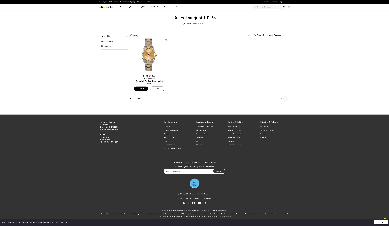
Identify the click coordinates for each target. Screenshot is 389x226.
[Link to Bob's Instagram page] (193, 203)
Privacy (181, 198)
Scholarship (200, 145)
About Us (167, 126)
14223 (107, 46)
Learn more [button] (63, 222)
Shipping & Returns (269, 122)
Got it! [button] (381, 222)
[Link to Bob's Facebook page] (188, 203)
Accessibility (206, 198)
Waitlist (141, 89)
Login (289, 2)
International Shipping (267, 130)
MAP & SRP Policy (234, 137)
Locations (274, 2)
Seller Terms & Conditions (204, 126)
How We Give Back (170, 137)
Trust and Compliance (171, 130)
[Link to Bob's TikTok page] (205, 203)
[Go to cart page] (289, 7)
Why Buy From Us (234, 126)
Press (165, 141)
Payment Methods (202, 134)
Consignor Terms (201, 130)
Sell (157, 89)
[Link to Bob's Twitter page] (184, 203)
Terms (188, 198)
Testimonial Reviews (234, 145)
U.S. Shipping (264, 126)
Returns (262, 134)
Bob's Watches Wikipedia (172, 148)
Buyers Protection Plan (235, 134)
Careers (166, 134)
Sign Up (282, 2)
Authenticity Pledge (234, 130)
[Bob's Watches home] (106, 7)
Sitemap (196, 198)
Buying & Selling (235, 122)
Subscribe (219, 171)
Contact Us (265, 2)
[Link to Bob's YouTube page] (199, 203)
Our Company (170, 122)
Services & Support (205, 122)
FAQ (197, 141)
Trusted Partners (169, 145)
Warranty (263, 137)
